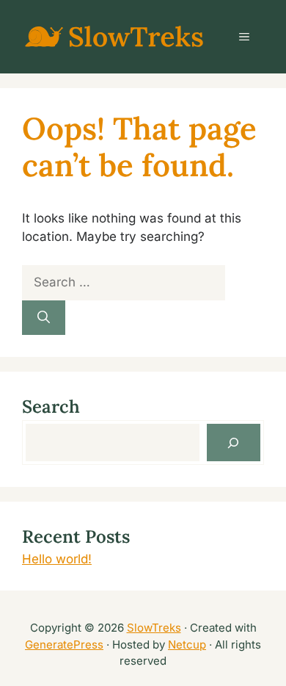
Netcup (187, 644)
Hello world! (57, 559)
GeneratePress (64, 644)
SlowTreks (154, 628)
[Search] (43, 318)
